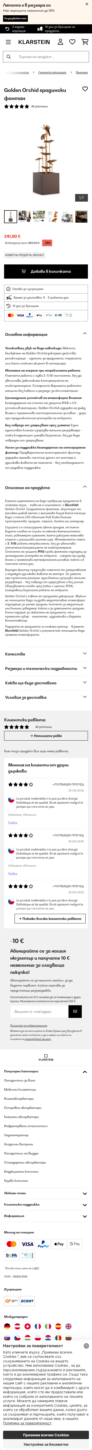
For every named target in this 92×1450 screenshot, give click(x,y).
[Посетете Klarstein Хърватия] (48, 1338)
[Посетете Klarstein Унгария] (28, 1338)
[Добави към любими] (85, 89)
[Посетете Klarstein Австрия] (17, 1326)
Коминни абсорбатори (21, 1117)
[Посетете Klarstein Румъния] (58, 1338)
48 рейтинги (39, 106)
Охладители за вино (19, 1080)
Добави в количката (50, 271)
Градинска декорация (52, 72)
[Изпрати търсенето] (9, 57)
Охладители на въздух (21, 1153)
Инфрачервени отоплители (26, 1126)
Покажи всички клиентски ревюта (51, 919)
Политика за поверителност (28, 1025)
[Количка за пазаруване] (85, 42)
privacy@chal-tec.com (38, 1039)
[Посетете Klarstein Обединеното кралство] (68, 1326)
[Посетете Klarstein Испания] (58, 1326)
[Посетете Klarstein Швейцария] (28, 1326)
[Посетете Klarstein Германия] (7, 1326)
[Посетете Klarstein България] (68, 1338)
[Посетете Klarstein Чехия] (17, 1338)
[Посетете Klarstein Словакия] (7, 1338)
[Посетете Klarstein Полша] (38, 1338)
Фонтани (82, 72)
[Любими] (72, 42)
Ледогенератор (16, 1135)
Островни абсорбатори (22, 1108)
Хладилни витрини (18, 1144)
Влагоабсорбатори (19, 1098)
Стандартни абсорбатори (25, 1162)
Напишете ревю (47, 736)
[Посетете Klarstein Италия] (48, 1326)
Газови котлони (16, 1181)
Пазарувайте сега (15, 18)
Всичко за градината (15, 72)
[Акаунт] (60, 42)
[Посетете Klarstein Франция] (38, 1326)
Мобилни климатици (20, 1089)
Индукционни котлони (21, 1171)
